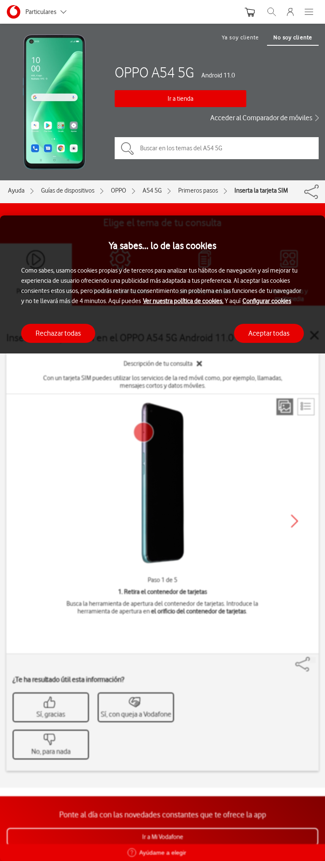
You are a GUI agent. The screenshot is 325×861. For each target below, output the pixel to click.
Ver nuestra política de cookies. (183, 301)
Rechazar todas (58, 333)
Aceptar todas (268, 333)
